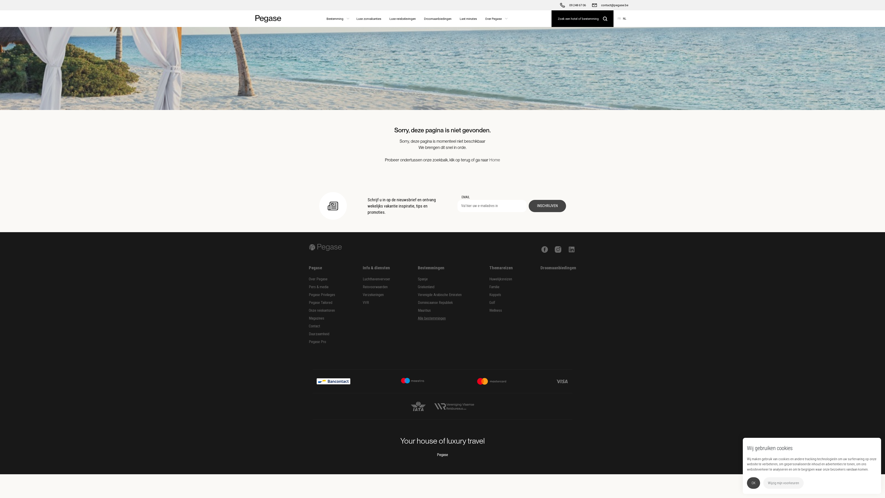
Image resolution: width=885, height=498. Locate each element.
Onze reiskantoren (322, 310)
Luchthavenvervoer (376, 279)
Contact (314, 326)
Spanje (423, 279)
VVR (366, 302)
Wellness (495, 310)
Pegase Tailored (320, 302)
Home (494, 159)
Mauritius (424, 310)
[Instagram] (558, 248)
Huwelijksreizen (500, 279)
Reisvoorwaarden (375, 287)
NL (624, 18)
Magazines (316, 318)
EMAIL (466, 197)
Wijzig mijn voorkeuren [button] (783, 483)
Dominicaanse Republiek (435, 302)
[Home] (270, 18)
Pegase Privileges (322, 295)
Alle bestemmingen (432, 318)
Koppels (495, 295)
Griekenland (426, 287)
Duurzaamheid (319, 334)
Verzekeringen (373, 295)
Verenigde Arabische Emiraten (440, 295)
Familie (494, 287)
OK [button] (753, 483)
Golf (492, 302)
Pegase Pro (317, 342)
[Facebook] (544, 248)
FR (619, 18)
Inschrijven (547, 206)
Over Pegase (318, 279)
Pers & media (318, 287)
